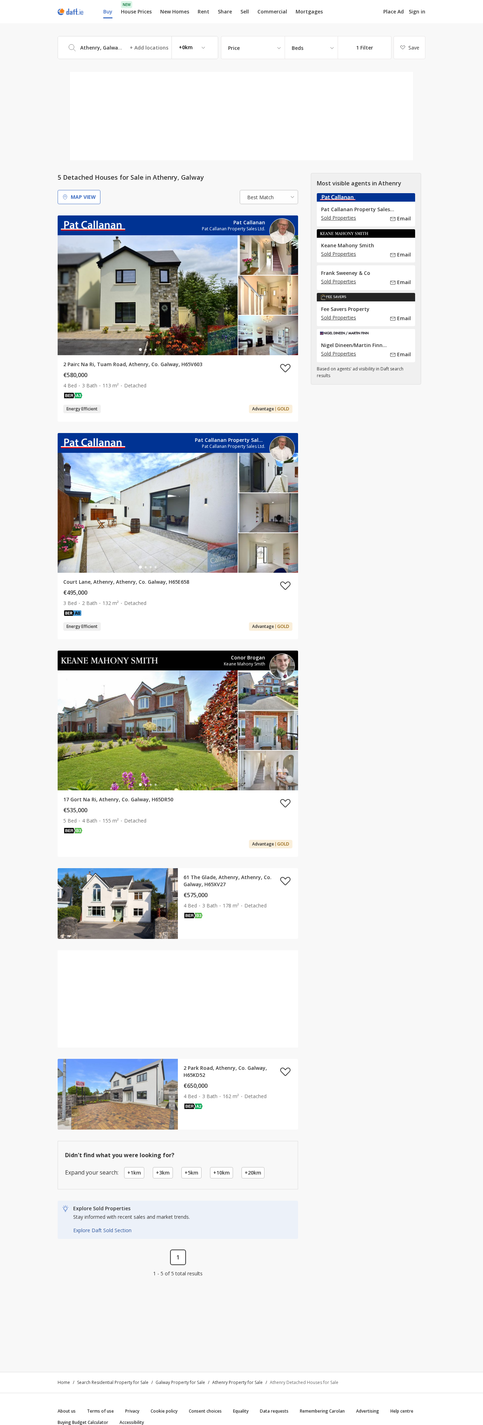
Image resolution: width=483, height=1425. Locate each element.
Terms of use (100, 1411)
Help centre (401, 1411)
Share (225, 11)
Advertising (367, 1411)
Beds (297, 48)
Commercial (272, 11)
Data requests (274, 1411)
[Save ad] (285, 368)
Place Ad (393, 12)
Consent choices (205, 1411)
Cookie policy (164, 1411)
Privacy (132, 1411)
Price (234, 48)
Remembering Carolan (322, 1411)
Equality (241, 1411)
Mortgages (309, 12)
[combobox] (138, 47)
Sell (244, 11)
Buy (107, 11)
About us (67, 1411)
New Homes (174, 11)
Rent (203, 11)
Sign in (417, 11)
